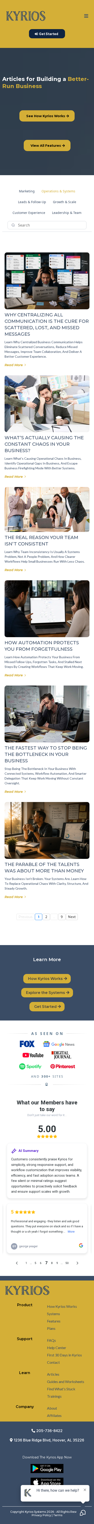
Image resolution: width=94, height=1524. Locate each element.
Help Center (56, 1347)
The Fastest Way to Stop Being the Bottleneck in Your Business (46, 754)
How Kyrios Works (62, 1306)
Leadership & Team (66, 212)
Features (53, 1321)
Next (72, 917)
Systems (53, 1313)
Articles (53, 1374)
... (54, 917)
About (52, 1408)
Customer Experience (29, 212)
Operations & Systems (58, 191)
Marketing (27, 191)
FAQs (51, 1340)
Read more (14, 365)
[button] (86, 16)
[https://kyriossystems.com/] (26, 16)
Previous (25, 917)
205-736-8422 (49, 1430)
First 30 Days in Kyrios (64, 1355)
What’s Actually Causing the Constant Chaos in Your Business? (44, 444)
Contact (53, 1362)
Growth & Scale (64, 202)
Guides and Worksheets (65, 1381)
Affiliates (54, 1415)
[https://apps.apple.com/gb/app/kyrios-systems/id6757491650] (47, 1482)
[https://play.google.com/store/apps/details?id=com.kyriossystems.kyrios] (47, 1468)
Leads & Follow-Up (32, 202)
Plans (51, 1328)
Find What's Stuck (61, 1389)
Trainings (54, 1396)
